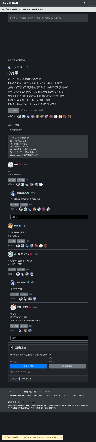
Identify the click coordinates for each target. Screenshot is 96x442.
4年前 (26, 67)
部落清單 (22, 18)
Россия (81, 395)
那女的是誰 (16, 67)
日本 (49, 395)
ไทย (74, 395)
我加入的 (49, 18)
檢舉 (41, 110)
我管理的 (58, 18)
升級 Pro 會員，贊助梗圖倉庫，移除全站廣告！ (25, 9)
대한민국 (56, 395)
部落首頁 (13, 18)
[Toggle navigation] (91, 3)
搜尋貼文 (31, 18)
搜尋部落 (40, 18)
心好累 (13, 73)
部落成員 (14, 361)
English (47, 392)
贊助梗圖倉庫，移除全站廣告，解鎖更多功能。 (31, 437)
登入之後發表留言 (15, 130)
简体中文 (38, 392)
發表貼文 (68, 366)
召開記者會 (22, 60)
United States (38, 395)
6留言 (26, 110)
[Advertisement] (48, 39)
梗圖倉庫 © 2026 (14, 402)
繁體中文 (28, 392)
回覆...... (15, 217)
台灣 (29, 395)
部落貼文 (52, 361)
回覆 (22, 180)
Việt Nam (66, 395)
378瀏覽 (34, 110)
